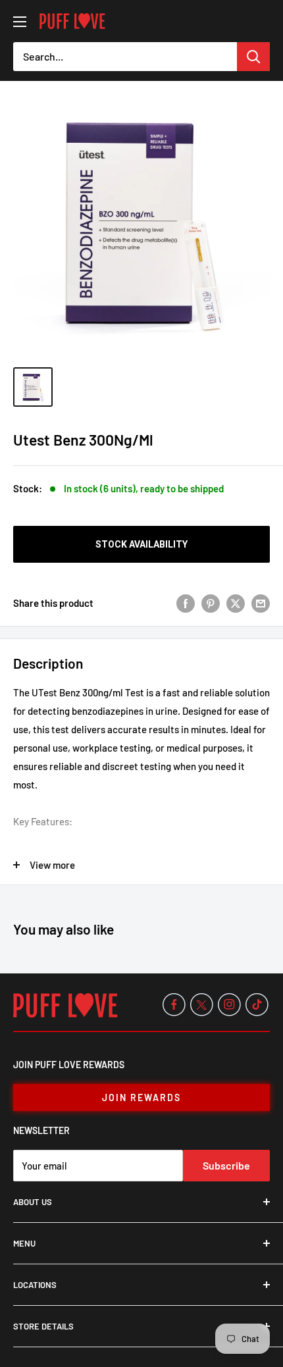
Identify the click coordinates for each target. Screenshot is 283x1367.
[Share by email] (260, 602)
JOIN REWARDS (141, 1097)
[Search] (253, 56)
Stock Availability (141, 544)
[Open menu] (19, 21)
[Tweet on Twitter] (235, 602)
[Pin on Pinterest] (210, 602)
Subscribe (226, 1165)
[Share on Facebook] (185, 602)
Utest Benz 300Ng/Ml (83, 439)
